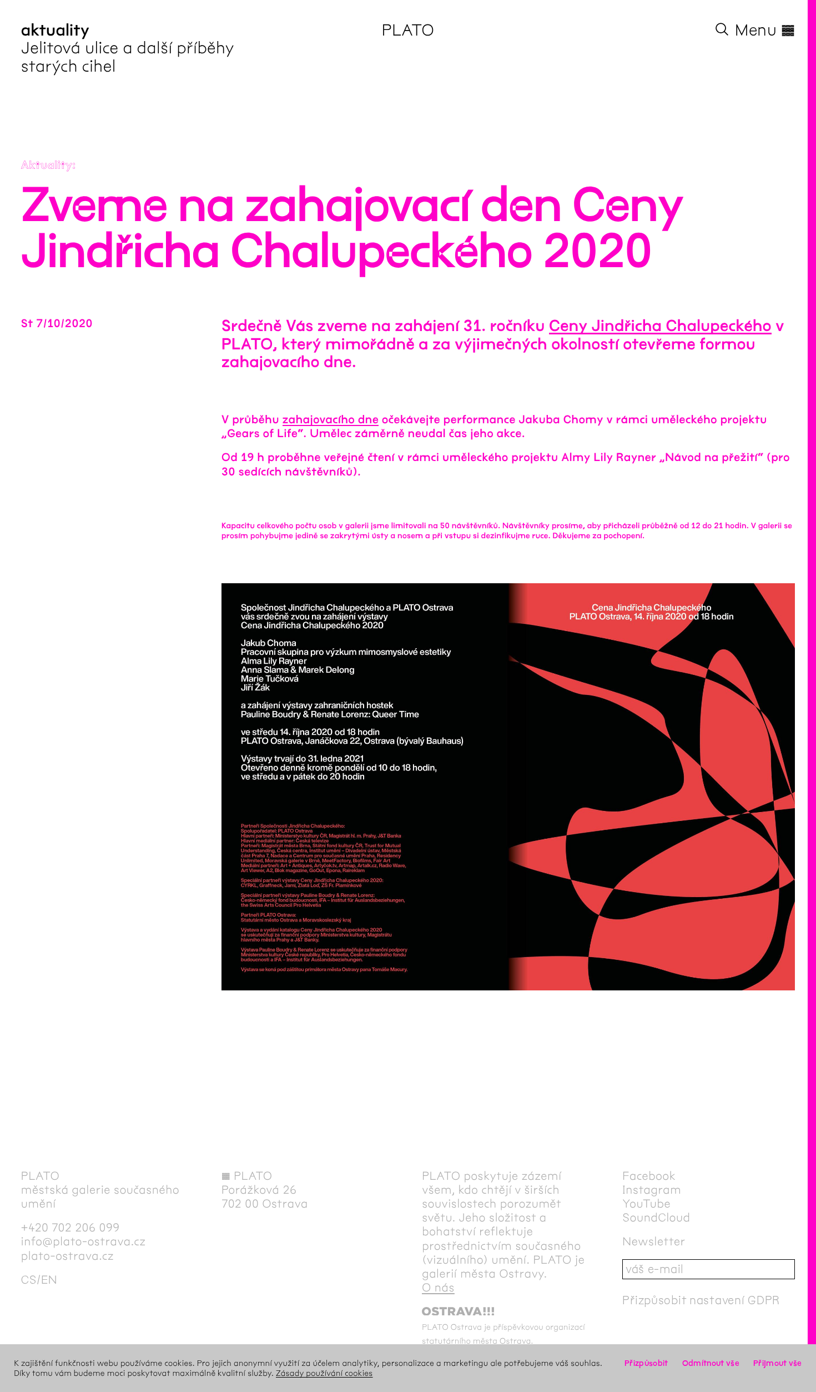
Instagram (651, 1190)
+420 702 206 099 (70, 1227)
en (49, 1280)
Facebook (649, 1176)
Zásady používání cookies (324, 1373)
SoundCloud (656, 1217)
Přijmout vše (777, 1363)
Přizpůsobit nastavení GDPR (701, 1300)
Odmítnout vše (710, 1363)
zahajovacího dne (331, 420)
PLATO (408, 30)
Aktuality (47, 166)
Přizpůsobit (646, 1363)
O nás (438, 1287)
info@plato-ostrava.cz (83, 1241)
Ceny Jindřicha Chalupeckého (660, 326)
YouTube (646, 1204)
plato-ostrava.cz (67, 1256)
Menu (765, 30)
